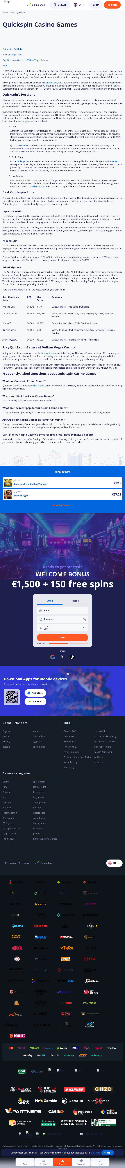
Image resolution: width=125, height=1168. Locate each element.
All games (38, 828)
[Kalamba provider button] (91, 904)
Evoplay (6, 741)
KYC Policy (69, 767)
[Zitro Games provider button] (91, 948)
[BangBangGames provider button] (91, 981)
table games (23, 161)
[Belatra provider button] (42, 937)
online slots (51, 82)
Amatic (36, 731)
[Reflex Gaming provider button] (42, 1003)
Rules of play (100, 731)
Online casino (8, 13)
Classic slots (39, 812)
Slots (4, 797)
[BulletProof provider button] (17, 981)
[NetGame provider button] (42, 893)
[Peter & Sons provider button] (91, 893)
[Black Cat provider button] (42, 1014)
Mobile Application (103, 751)
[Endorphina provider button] (17, 882)
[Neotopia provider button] (91, 1025)
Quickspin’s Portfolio (12, 49)
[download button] (12, 697)
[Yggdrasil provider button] (91, 882)
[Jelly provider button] (17, 1003)
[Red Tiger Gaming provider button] (42, 926)
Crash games (39, 823)
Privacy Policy (70, 746)
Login (96, 4)
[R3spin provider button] (17, 1025)
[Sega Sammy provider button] (17, 970)
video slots (25, 145)
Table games (39, 802)
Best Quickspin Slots (12, 54)
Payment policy (71, 751)
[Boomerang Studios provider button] (42, 981)
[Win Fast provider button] (17, 959)
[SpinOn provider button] (66, 981)
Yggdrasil (37, 741)
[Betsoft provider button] (17, 893)
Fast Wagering (9, 812)
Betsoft (6, 746)
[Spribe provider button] (66, 926)
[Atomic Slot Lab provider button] (91, 926)
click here (95, 1152)
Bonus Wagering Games (45, 838)
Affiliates (98, 757)
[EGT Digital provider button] (91, 992)
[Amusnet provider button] (91, 1003)
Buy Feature (8, 818)
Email (50, 601)
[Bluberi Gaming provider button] (17, 948)
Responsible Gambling (105, 741)
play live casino (37, 186)
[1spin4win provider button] (42, 904)
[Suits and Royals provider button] (66, 1025)
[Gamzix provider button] (42, 882)
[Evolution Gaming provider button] (42, 948)
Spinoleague (8, 838)
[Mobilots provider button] (17, 926)
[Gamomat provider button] (66, 882)
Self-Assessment (102, 746)
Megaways (38, 797)
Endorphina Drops (11, 828)
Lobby (5, 781)
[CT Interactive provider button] (66, 915)
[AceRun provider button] (66, 1003)
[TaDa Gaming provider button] (66, 948)
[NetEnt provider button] (17, 904)
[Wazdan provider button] (66, 904)
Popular (6, 792)
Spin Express (39, 781)
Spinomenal (39, 746)
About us (98, 762)
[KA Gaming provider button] (17, 992)
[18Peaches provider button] (17, 1036)
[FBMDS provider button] (66, 937)
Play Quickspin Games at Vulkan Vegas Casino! (25, 60)
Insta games (39, 792)
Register (112, 4)
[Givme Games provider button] (42, 915)
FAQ (4, 65)
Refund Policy (70, 762)
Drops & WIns (9, 833)
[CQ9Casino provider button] (17, 937)
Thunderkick (39, 736)
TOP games (8, 823)
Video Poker (39, 818)
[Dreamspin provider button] (42, 1025)
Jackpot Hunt (39, 786)
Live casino (7, 802)
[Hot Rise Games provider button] (66, 1014)
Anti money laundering (105, 736)
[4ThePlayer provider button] (66, 970)
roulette (113, 161)
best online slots (49, 353)
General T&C (70, 731)
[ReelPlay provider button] (91, 970)
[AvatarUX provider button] (42, 970)
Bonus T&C (69, 736)
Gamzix (6, 736)
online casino (37, 385)
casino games (25, 121)
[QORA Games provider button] (42, 992)
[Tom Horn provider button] (91, 937)
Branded (6, 807)
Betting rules (70, 741)
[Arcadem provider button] (91, 915)
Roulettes (38, 807)
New (4, 786)
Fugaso (6, 731)
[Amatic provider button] (66, 893)
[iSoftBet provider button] (17, 915)
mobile (56, 77)
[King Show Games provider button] (66, 959)
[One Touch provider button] (42, 959)
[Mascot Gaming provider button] (91, 959)
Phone (75, 601)
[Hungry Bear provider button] (91, 1014)
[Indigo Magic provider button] (66, 992)
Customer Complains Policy (77, 757)
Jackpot (36, 833)
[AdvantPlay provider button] (17, 1014)
